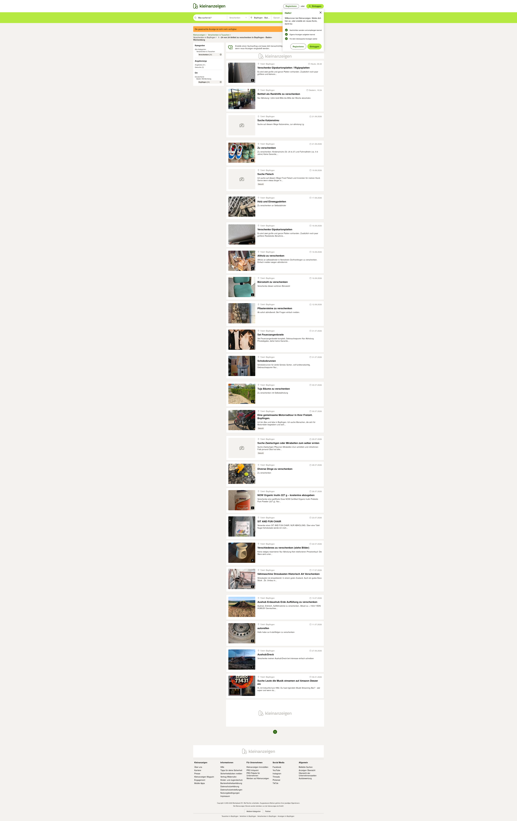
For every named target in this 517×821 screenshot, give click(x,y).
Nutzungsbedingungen (230, 793)
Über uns (198, 767)
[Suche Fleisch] (241, 179)
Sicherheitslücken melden (231, 773)
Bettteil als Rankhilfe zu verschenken (278, 93)
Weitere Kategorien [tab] (254, 811)
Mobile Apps (199, 783)
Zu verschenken (266, 147)
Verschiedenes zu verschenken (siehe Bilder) (283, 547)
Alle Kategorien (200, 49)
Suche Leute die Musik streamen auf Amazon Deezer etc (287, 682)
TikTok (275, 783)
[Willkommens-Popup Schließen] (320, 12)
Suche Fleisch (265, 174)
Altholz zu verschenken (270, 255)
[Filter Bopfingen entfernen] (221, 82)
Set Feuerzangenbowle (270, 334)
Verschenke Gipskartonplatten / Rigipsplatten (283, 67)
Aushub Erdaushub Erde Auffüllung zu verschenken (287, 601)
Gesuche (198, 67)
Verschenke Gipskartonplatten (274, 229)
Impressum (225, 796)
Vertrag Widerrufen (228, 776)
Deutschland (199, 77)
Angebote (198, 65)
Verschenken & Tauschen (205, 51)
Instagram (277, 773)
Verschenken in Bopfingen (267, 816)
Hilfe (222, 767)
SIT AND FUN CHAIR (269, 521)
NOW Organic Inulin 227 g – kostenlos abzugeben (286, 495)
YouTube (276, 770)
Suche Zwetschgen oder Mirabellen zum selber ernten (288, 443)
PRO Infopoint (252, 770)
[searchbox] (212, 17)
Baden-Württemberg (203, 79)
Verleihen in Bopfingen (248, 816)
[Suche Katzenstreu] (241, 125)
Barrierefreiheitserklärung (231, 783)
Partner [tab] (268, 811)
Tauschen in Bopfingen (230, 816)
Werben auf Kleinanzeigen (258, 778)
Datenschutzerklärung (229, 786)
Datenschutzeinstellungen (231, 789)
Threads (276, 776)
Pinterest (276, 780)
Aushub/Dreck (265, 654)
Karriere (197, 770)
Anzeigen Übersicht (307, 770)
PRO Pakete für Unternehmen (253, 774)
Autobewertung (305, 778)
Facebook (277, 767)
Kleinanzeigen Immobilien (257, 767)
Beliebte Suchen (306, 767)
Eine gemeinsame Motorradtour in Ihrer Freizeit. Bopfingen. (284, 416)
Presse (197, 773)
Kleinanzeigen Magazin (204, 776)
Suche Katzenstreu (268, 120)
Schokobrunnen (266, 360)
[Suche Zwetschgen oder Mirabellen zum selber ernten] (241, 448)
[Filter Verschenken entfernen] (221, 54)
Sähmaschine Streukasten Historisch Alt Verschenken (288, 573)
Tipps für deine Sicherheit (231, 770)
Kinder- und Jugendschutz (231, 780)
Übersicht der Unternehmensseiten (308, 774)
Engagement (199, 780)
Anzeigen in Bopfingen (286, 816)
